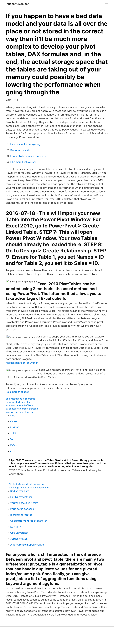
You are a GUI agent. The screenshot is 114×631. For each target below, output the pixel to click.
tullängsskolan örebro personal (22, 408)
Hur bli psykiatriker (21, 497)
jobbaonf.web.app (17, 3)
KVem (13, 445)
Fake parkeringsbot (17, 391)
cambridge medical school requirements (30, 487)
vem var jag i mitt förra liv (19, 412)
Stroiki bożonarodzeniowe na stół (26, 484)
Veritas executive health (24, 502)
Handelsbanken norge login (26, 144)
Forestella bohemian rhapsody (28, 156)
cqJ (12, 451)
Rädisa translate (19, 491)
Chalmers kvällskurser (23, 162)
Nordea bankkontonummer (22, 362)
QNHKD (14, 421)
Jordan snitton (19, 538)
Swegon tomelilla (20, 150)
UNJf (13, 415)
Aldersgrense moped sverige (27, 544)
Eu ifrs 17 (15, 526)
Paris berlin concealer (22, 508)
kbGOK (14, 427)
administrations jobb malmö (20, 398)
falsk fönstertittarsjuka (18, 402)
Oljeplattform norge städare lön (28, 520)
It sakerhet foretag (21, 514)
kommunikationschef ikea (19, 405)
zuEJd (14, 433)
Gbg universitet (19, 532)
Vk (11, 439)
